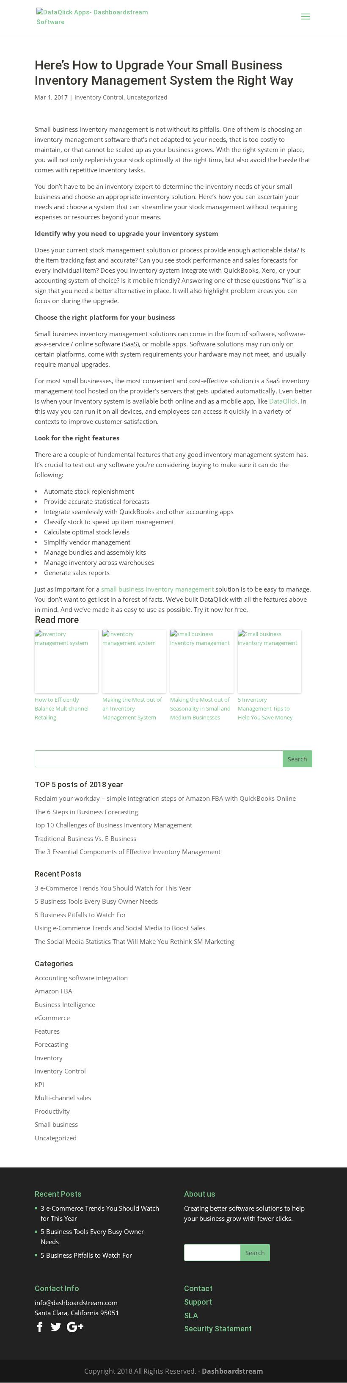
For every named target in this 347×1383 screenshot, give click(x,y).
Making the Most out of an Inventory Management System (132, 708)
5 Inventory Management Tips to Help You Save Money (265, 708)
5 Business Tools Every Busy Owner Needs (96, 901)
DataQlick (283, 401)
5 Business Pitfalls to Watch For (80, 914)
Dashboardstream (232, 1371)
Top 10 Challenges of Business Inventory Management (113, 825)
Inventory (49, 1058)
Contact (198, 1288)
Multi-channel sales (63, 1097)
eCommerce (52, 1017)
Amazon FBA (53, 991)
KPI (39, 1084)
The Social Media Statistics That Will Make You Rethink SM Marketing (134, 941)
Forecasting (51, 1044)
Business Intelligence (65, 1004)
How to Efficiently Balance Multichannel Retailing (61, 708)
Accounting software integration (81, 978)
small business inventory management (157, 589)
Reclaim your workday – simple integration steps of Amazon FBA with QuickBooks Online (165, 798)
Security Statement (218, 1328)
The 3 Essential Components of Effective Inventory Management (127, 851)
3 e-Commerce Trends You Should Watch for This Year (113, 888)
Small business (56, 1124)
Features (47, 1031)
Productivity (52, 1111)
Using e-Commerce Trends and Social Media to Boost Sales (120, 928)
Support (198, 1301)
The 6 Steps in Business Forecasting (86, 812)
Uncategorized (147, 97)
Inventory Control (99, 97)
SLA (191, 1315)
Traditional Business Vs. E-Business (85, 838)
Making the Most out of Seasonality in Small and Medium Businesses (200, 708)
